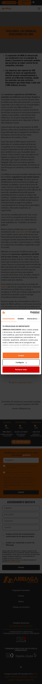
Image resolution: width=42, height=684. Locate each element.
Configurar (20, 362)
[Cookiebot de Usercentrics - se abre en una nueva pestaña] (30, 312)
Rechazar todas (21, 369)
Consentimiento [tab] (8, 318)
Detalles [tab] (21, 318)
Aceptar (21, 355)
